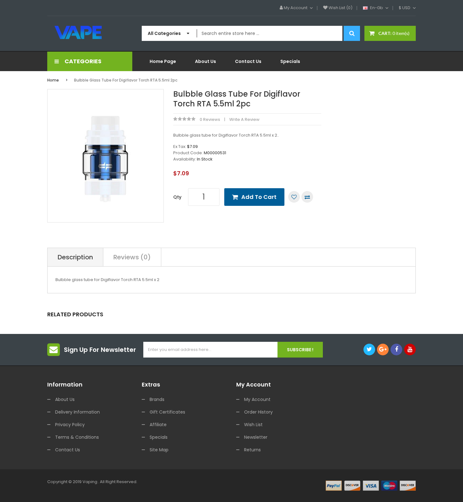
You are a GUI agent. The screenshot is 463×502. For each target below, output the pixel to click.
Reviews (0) (132, 257)
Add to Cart (259, 197)
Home (53, 80)
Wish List (253, 424)
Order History (258, 412)
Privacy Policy (70, 424)
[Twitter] (369, 349)
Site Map (159, 450)
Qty (177, 197)
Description (75, 257)
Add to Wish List (294, 197)
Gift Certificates (167, 412)
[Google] (383, 349)
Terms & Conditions (77, 437)
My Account (257, 399)
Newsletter (255, 437)
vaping (90, 482)
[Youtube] (410, 349)
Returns (252, 450)
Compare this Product (307, 197)
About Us (65, 399)
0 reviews (210, 119)
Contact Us (67, 450)
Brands (157, 399)
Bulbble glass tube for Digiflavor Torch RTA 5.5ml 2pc (125, 80)
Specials (159, 437)
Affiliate (158, 424)
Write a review (244, 119)
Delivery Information (77, 412)
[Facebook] (396, 349)
